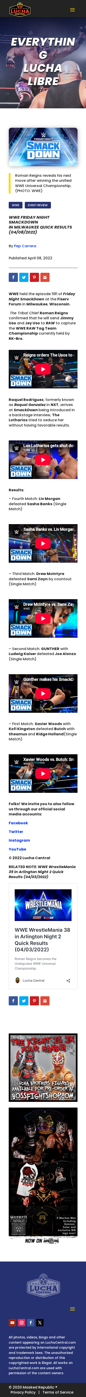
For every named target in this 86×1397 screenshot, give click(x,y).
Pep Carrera (25, 246)
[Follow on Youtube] (12, 1322)
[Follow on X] (40, 1322)
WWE (15, 205)
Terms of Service (57, 1392)
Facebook (18, 823)
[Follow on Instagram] (21, 1322)
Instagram (19, 840)
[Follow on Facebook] (30, 1322)
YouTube (17, 849)
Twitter (16, 831)
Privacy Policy (23, 1392)
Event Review (38, 205)
